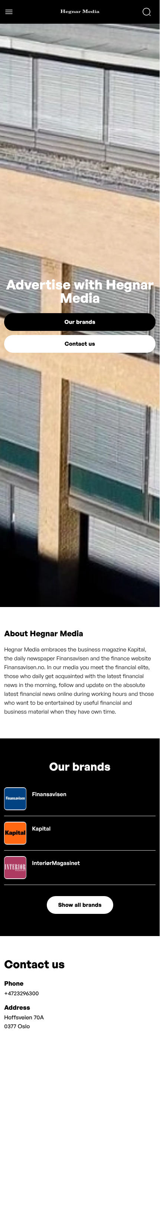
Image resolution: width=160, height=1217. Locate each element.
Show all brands (80, 904)
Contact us (80, 343)
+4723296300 (21, 993)
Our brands (79, 321)
